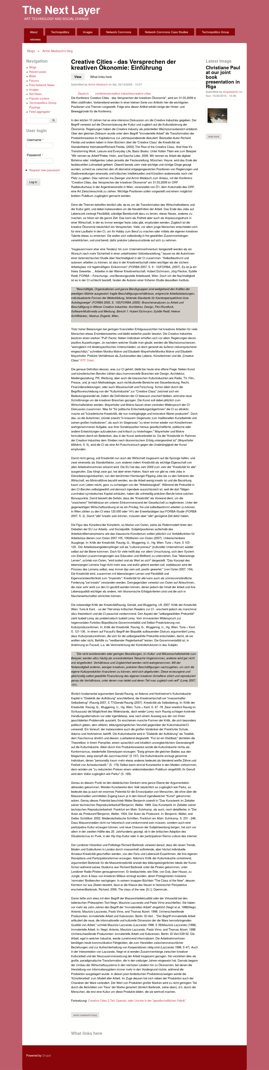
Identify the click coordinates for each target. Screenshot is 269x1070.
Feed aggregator (39, 111)
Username (35, 139)
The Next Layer (61, 9)
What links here (101, 76)
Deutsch (83, 93)
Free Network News (42, 85)
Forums (34, 80)
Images (88, 32)
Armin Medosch (98, 84)
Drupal (46, 1055)
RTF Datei (87, 360)
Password (35, 154)
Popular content (39, 98)
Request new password (44, 170)
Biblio (32, 76)
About (33, 32)
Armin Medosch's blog (57, 51)
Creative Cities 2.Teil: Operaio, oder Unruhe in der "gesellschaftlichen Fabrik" (137, 1000)
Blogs (31, 51)
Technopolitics (60, 32)
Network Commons (118, 32)
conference (102, 93)
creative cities (142, 93)
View (79, 76)
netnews (35, 39)
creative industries (121, 93)
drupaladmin (230, 92)
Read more (215, 136)
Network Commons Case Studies (166, 32)
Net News (35, 94)
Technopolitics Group (215, 32)
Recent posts (37, 72)
